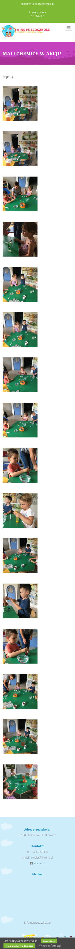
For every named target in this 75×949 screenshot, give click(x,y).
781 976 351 (37, 16)
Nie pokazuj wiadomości (19, 945)
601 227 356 (39, 12)
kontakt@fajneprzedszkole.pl (37, 3)
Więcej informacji (50, 946)
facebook (39, 863)
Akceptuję (49, 941)
